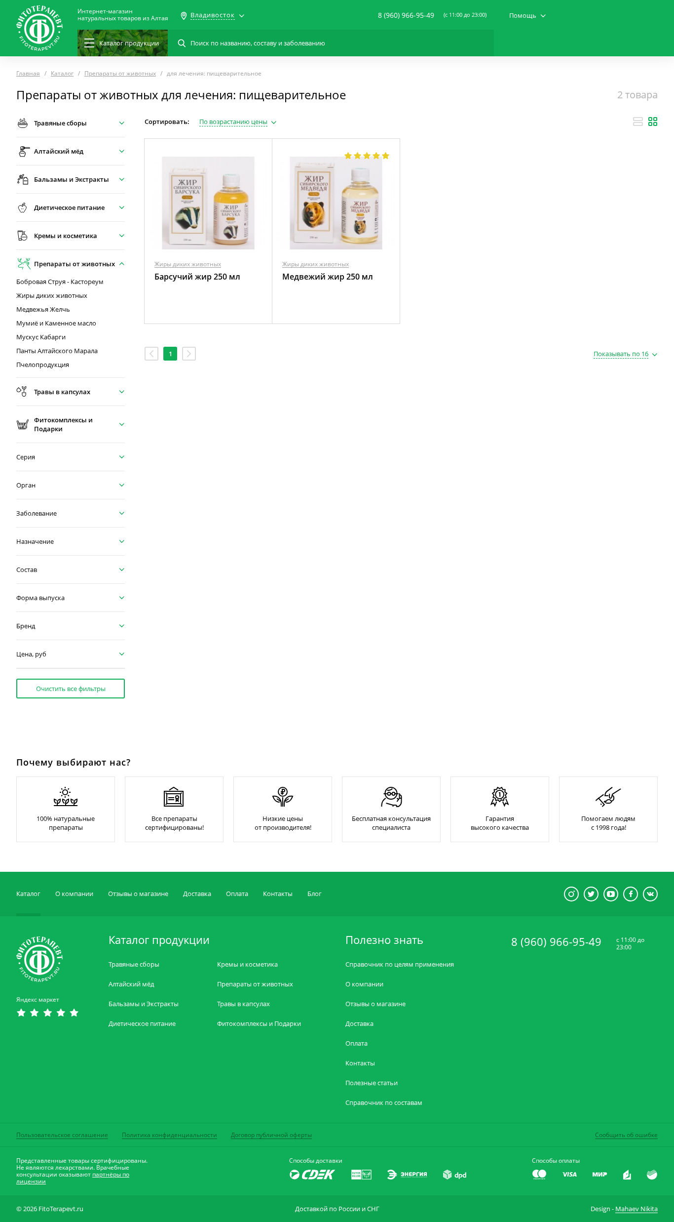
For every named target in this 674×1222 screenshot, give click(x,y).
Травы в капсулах (243, 1004)
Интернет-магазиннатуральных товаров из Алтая (122, 15)
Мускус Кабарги (41, 337)
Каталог (28, 893)
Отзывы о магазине (138, 893)
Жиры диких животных (51, 295)
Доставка (197, 893)
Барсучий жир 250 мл (197, 276)
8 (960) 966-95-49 (406, 15)
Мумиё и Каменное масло (56, 323)
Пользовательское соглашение (62, 1135)
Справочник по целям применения (399, 964)
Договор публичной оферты (271, 1135)
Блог (314, 893)
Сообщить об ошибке (626, 1135)
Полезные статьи (371, 1083)
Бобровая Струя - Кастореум (60, 282)
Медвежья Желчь (43, 309)
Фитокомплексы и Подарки (259, 1023)
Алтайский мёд (131, 984)
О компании (74, 893)
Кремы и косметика (247, 964)
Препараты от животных (255, 984)
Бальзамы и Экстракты (144, 1004)
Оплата (237, 893)
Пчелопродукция (42, 365)
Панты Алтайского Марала (57, 351)
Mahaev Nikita (636, 1208)
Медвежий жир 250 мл (327, 276)
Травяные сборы (134, 964)
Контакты (278, 893)
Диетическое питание (142, 1023)
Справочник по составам (383, 1103)
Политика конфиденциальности (169, 1135)
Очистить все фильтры (71, 688)
